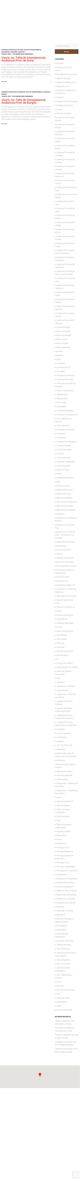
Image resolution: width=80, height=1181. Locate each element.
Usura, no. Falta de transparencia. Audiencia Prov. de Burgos (23, 101)
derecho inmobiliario (64, 498)
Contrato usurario (63, 446)
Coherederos (61, 406)
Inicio (60, 1099)
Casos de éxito (60, 1105)
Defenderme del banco (65, 478)
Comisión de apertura (65, 410)
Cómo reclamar (62, 425)
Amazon (59, 109)
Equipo (60, 1109)
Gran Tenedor (61, 639)
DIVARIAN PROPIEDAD (60, 1146)
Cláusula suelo (62, 398)
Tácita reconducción (64, 941)
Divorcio (59, 554)
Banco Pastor (62, 339)
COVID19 (60, 454)
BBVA (58, 359)
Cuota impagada (63, 466)
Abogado (60, 63)
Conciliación (61, 437)
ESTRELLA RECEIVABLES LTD (60, 1140)
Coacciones (61, 402)
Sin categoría (61, 926)
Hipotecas (60, 647)
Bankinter (60, 355)
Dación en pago (62, 470)
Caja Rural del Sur (63, 367)
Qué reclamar (61, 874)
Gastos (59, 627)
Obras (58, 797)
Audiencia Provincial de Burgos (13, 92)
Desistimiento (61, 546)
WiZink (3, 94)
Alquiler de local (62, 86)
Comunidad (61, 433)
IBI (57, 659)
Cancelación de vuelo (64, 379)
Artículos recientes (63, 113)
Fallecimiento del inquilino (66, 596)
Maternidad (60, 749)
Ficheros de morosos (64, 615)
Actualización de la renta (66, 74)
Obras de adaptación (64, 801)
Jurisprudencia (62, 690)
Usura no (21, 52)
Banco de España (63, 331)
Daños (58, 474)
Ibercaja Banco (62, 655)
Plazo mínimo (61, 835)
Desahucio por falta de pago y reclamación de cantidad (65, 535)
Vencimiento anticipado (65, 990)
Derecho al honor (63, 486)
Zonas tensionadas (64, 1010)
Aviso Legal (5, 1174)
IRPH (58, 678)
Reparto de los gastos (65, 899)
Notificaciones (62, 779)
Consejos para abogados (66, 442)
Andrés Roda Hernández (24, 54)
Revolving (60, 907)
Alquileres (60, 97)
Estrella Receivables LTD (65, 585)
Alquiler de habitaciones (65, 82)
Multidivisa (60, 760)
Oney (58, 820)
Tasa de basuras (63, 949)
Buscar (66, 52)
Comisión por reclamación (67, 415)
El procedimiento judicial (66, 566)
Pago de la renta (63, 831)
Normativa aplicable (64, 775)
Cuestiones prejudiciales (65, 462)
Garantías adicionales (65, 623)
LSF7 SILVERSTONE (64, 745)
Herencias (60, 643)
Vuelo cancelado (63, 998)
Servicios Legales (60, 1102)
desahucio (60, 514)
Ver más (4, 81)
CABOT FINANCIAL (60, 1149)
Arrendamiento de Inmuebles (20, 1143)
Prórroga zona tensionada (67, 870)
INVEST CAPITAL (60, 1143)
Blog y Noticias (60, 1112)
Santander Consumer (9, 52)
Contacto (60, 1115)
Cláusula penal (62, 394)
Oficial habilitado (63, 816)
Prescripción (61, 843)
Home (3, 34)
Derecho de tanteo (63, 494)
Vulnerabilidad (61, 1002)
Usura (58, 982)
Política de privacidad (17, 1174)
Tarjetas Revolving (63, 945)
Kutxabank (60, 729)
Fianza (59, 611)
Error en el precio (63, 577)
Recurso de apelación (65, 887)
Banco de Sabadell (63, 335)
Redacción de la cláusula (66, 891)
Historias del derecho (64, 651)
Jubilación (60, 682)
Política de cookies (33, 1174)
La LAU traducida (63, 733)
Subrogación (61, 930)
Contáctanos (68, 1166)
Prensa (59, 839)
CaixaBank (60, 363)
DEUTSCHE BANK (63, 550)
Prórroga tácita (62, 862)
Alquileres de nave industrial (67, 101)
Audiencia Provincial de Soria (12, 49)
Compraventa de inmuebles (20, 1140)
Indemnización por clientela (67, 667)
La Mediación (61, 737)
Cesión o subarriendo (64, 390)
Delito (58, 482)
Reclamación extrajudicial (66, 878)
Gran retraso (61, 635)
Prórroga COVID (62, 847)
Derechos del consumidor (66, 502)
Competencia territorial (65, 430)
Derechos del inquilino (64, 506)
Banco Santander (63, 347)
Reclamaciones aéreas (65, 883)
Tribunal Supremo (63, 960)
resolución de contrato (65, 903)
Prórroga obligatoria (64, 851)
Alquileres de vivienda (64, 105)
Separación (60, 915)
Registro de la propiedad (66, 895)
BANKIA (59, 351)
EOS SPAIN (60, 1136)
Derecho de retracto (64, 490)
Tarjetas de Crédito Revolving (20, 1149)
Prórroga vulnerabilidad (65, 866)
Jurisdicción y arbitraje (65, 686)
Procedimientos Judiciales (20, 1136)
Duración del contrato (65, 558)
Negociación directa (64, 771)
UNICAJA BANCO (63, 964)
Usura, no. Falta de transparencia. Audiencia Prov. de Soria (23, 59)
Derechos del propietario (66, 510)
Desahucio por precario (65, 542)
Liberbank (60, 741)
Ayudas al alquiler (63, 327)
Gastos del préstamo (64, 631)
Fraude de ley (61, 619)
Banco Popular (62, 343)
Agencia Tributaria (63, 78)
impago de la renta (64, 663)
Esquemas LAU (62, 581)
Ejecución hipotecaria (65, 562)
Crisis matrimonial (63, 458)
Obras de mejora (63, 805)
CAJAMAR (60, 371)
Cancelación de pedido (65, 375)
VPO (58, 994)
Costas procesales (63, 450)
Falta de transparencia (32, 49)
